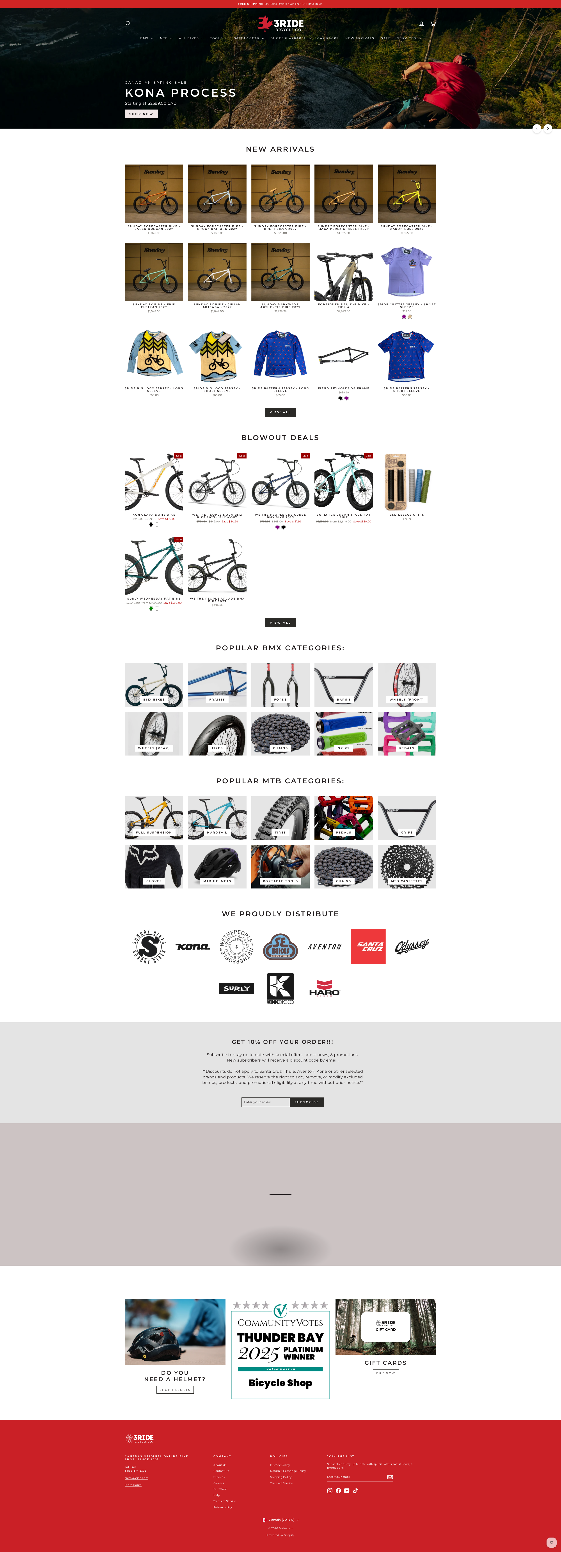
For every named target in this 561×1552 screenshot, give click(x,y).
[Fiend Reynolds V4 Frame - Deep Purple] (346, 398)
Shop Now (418, 114)
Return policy (222, 1507)
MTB (164, 38)
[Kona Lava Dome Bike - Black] (151, 524)
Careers (218, 1483)
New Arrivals (360, 38)
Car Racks (328, 38)
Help (216, 1495)
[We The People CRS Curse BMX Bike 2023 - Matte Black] (283, 527)
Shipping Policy (281, 1477)
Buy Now (386, 1373)
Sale (386, 38)
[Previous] (537, 128)
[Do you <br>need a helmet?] (175, 1332)
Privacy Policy (280, 1465)
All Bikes (189, 38)
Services (407, 38)
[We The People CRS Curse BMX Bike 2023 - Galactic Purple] (277, 527)
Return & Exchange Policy (288, 1470)
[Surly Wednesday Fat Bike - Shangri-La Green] (151, 608)
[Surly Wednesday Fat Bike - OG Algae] (157, 608)
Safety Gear (247, 38)
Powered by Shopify (280, 1535)
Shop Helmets (175, 1389)
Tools (217, 38)
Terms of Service (224, 1501)
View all (280, 412)
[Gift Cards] (386, 1327)
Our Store (220, 1489)
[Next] (547, 128)
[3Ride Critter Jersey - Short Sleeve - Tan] (410, 317)
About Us (220, 1465)
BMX (145, 38)
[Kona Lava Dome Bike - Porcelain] (157, 524)
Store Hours (133, 1485)
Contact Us (221, 1470)
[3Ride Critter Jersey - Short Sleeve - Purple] (404, 317)
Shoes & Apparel (289, 38)
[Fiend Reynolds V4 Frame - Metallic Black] (341, 398)
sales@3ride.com (136, 1477)
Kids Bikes (280, 1254)
